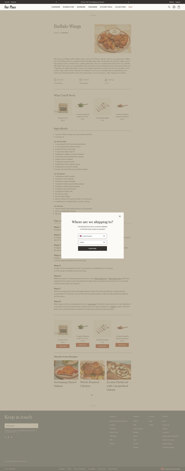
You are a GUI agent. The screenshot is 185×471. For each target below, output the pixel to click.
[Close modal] (119, 216)
